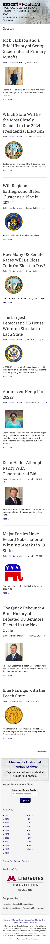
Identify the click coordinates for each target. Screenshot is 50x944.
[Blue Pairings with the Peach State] (13, 715)
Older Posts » (41, 751)
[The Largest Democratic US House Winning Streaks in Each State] (13, 353)
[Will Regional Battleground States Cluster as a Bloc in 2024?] (13, 221)
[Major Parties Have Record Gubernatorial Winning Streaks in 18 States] (13, 572)
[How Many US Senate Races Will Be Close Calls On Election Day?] (13, 284)
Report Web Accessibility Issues (25, 922)
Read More (7, 99)
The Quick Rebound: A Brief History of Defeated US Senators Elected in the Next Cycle (24, 619)
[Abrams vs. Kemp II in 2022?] (13, 419)
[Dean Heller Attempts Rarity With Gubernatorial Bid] (13, 495)
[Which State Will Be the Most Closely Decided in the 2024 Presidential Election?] (13, 150)
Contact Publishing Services (35, 920)
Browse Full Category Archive (16, 861)
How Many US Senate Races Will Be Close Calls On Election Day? (24, 260)
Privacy (12, 939)
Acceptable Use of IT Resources (28, 939)
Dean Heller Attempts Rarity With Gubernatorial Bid (23, 468)
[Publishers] (25, 881)
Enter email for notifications (25, 790)
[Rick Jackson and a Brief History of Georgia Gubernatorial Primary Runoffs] (13, 76)
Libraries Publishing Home (13, 920)
